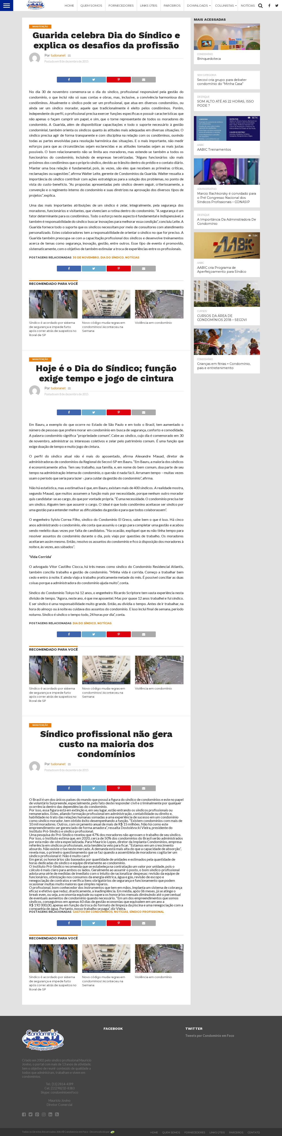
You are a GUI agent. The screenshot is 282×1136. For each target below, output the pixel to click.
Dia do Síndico (112, 257)
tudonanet (58, 55)
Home (69, 5)
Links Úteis (148, 5)
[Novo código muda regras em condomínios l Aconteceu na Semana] (106, 317)
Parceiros (172, 5)
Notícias (248, 5)
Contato (254, 1132)
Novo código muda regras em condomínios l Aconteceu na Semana (103, 327)
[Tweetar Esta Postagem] (94, 78)
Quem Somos (91, 5)
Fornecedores (121, 5)
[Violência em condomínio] (159, 317)
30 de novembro (86, 257)
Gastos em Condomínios (93, 911)
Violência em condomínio (153, 322)
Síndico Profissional (146, 911)
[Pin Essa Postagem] (119, 78)
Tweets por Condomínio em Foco (209, 1035)
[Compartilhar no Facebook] (69, 78)
